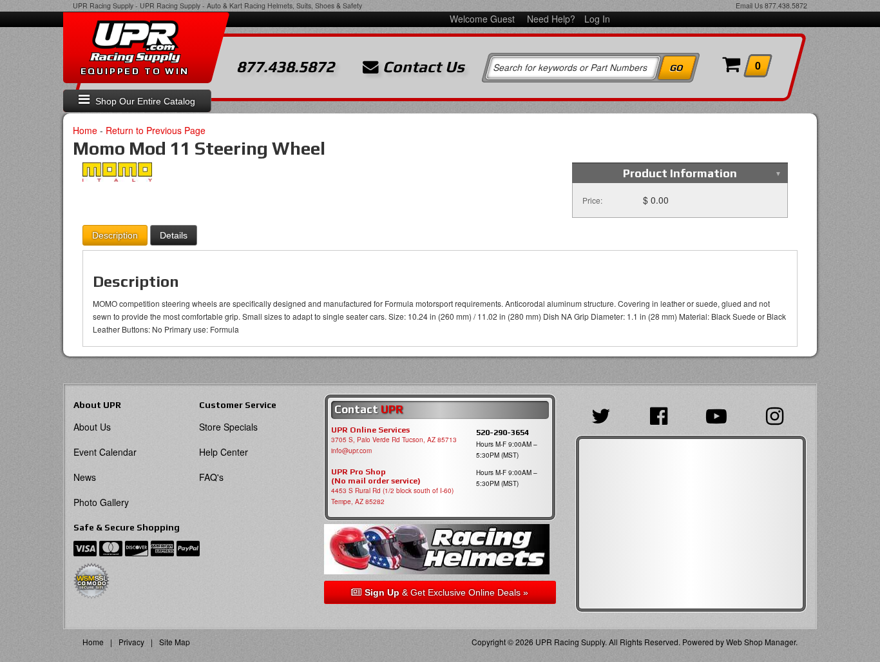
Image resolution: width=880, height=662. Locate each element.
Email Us (749, 5)
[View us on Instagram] (778, 414)
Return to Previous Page (156, 130)
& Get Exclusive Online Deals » (446, 592)
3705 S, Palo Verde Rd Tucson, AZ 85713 (394, 439)
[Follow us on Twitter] (604, 414)
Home (85, 130)
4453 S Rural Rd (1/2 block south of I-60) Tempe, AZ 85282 (392, 496)
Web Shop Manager (761, 641)
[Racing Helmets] (439, 549)
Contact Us (421, 67)
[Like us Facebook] (662, 414)
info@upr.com (351, 450)
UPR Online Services (370, 429)
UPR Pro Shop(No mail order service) (376, 476)
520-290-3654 (502, 432)
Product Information (680, 173)
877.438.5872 (786, 5)
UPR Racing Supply (103, 5)
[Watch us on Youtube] (719, 414)
